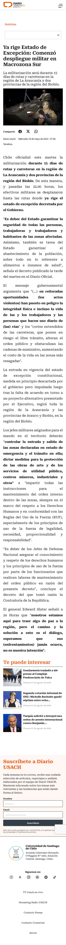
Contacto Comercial (33, 922)
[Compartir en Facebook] (20, 131)
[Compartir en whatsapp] (36, 131)
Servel (33, 933)
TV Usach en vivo (33, 892)
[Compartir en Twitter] (28, 131)
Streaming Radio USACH (33, 902)
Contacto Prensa (33, 912)
